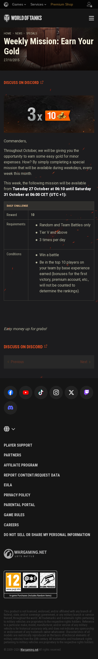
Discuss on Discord (21, 82)
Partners (12, 455)
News (18, 33)
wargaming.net (25, 553)
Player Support (18, 445)
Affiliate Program (21, 465)
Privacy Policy (17, 495)
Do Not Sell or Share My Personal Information (47, 535)
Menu (91, 18)
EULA (8, 485)
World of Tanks (23, 18)
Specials (31, 33)
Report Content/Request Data (32, 475)
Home (7, 33)
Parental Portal (19, 505)
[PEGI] (30, 584)
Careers (11, 525)
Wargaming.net (29, 649)
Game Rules (14, 515)
